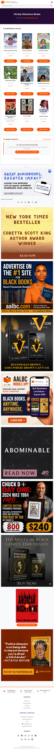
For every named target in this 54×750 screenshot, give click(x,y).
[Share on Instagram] (21, 202)
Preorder (10, 61)
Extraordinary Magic (10, 80)
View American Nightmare (27, 624)
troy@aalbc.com (27, 723)
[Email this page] (36, 202)
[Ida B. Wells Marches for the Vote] (27, 74)
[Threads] (32, 735)
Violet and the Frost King (10, 50)
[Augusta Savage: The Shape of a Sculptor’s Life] (43, 107)
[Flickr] (32, 739)
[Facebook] (25, 735)
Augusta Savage (43, 116)
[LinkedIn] (25, 739)
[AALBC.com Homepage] (9, 2)
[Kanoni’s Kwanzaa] (27, 41)
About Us (27, 700)
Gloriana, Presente (43, 50)
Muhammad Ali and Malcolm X (10, 117)
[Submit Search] (51, 5)
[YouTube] (22, 735)
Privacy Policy (27, 703)
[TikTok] (22, 739)
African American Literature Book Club (23, 747)
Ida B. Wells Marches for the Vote (27, 84)
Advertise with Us (27, 719)
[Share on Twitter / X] (32, 202)
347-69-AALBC (28, 726)
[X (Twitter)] (28, 735)
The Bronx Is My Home (43, 83)
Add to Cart (43, 61)
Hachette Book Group (31, 18)
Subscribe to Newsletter (27, 716)
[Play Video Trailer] (27, 606)
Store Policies (27, 708)
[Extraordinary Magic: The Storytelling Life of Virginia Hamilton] (10, 73)
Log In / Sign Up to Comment (27, 152)
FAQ (27, 721)
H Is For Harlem (27, 116)
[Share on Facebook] (18, 202)
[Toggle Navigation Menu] (52, 2)
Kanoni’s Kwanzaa (27, 50)
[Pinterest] (28, 739)
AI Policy (27, 705)
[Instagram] (18, 735)
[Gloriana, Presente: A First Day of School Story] (43, 41)
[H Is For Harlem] (27, 107)
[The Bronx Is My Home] (43, 74)
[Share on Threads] (25, 202)
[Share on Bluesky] (28, 202)
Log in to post (47, 139)
